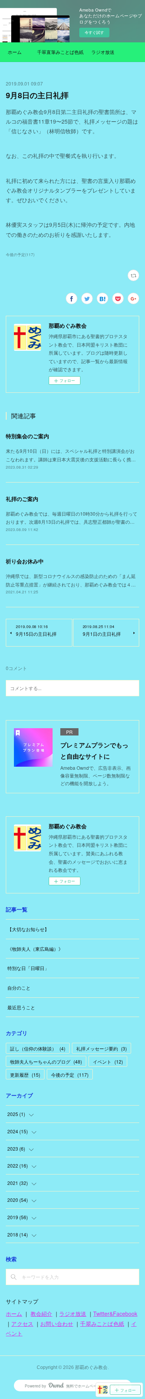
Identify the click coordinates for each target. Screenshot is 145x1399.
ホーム (15, 52)
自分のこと (19, 987)
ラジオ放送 (102, 52)
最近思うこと (21, 1007)
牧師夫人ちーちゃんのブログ (46, 1061)
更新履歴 (25, 1074)
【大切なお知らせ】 (28, 929)
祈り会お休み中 (25, 561)
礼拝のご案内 (22, 499)
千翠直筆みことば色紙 (60, 52)
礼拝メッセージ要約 (101, 1048)
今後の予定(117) (20, 254)
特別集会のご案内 (27, 436)
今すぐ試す (94, 32)
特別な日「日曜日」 (28, 968)
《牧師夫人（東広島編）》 (35, 948)
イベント (108, 1061)
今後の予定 (70, 1074)
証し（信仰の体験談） (37, 1048)
